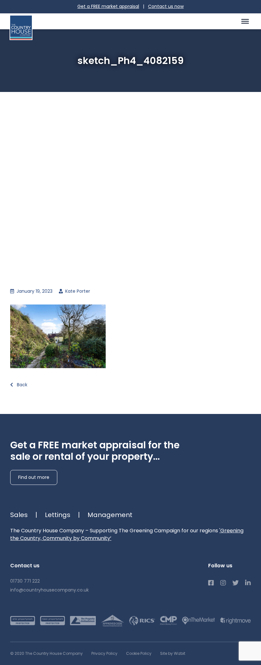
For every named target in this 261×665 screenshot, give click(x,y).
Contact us (166, 6)
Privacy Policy (104, 653)
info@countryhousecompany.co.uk (49, 590)
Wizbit (179, 653)
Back (21, 385)
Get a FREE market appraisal (108, 6)
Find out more (33, 477)
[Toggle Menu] (245, 21)
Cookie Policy (139, 653)
